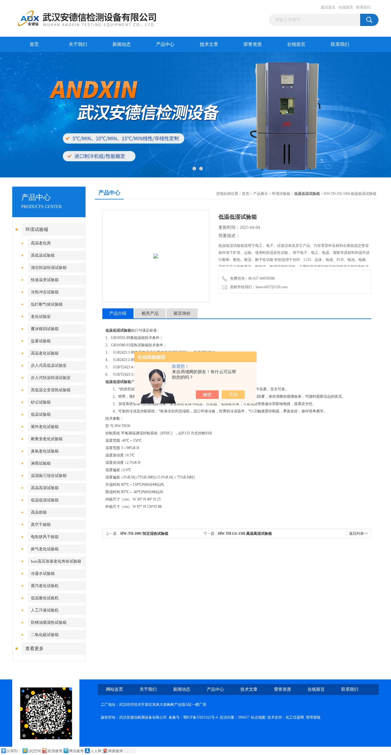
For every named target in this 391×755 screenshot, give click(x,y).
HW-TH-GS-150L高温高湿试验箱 (245, 533)
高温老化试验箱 (45, 353)
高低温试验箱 (43, 255)
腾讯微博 (76, 751)
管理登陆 (313, 717)
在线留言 (345, 7)
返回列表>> (358, 533)
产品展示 (260, 194)
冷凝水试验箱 (43, 573)
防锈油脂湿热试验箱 (49, 622)
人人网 (95, 751)
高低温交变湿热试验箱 (51, 390)
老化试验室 (41, 316)
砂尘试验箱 (41, 402)
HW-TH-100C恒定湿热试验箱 (144, 533)
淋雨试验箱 (41, 463)
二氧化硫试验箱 (45, 634)
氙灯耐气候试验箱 (47, 304)
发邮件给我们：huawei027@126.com (257, 287)
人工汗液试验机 (45, 610)
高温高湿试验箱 (45, 487)
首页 (34, 44)
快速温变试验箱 (45, 279)
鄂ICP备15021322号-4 (200, 717)
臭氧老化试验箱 (45, 451)
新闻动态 (121, 44)
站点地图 (258, 717)
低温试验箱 (41, 414)
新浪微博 (55, 751)
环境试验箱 (36, 229)
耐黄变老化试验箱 (47, 439)
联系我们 (363, 7)
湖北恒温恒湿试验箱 (49, 267)
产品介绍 (117, 313)
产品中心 (165, 44)
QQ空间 (34, 751)
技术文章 (209, 44)
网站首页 (114, 689)
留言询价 (182, 313)
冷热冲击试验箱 (45, 292)
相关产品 (150, 313)
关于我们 (78, 44)
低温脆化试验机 (45, 598)
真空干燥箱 (41, 524)
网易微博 (115, 751)
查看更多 (34, 648)
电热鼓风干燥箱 (45, 536)
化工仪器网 (295, 717)
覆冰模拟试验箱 (45, 328)
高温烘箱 (39, 512)
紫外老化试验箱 (45, 426)
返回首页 (328, 7)
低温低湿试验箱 (45, 500)
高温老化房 (41, 243)
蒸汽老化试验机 (45, 585)
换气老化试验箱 (45, 549)
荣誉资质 (252, 44)
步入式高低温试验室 (49, 365)
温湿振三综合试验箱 (49, 475)
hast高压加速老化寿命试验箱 (56, 561)
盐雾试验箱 (41, 341)
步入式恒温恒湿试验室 (51, 377)
